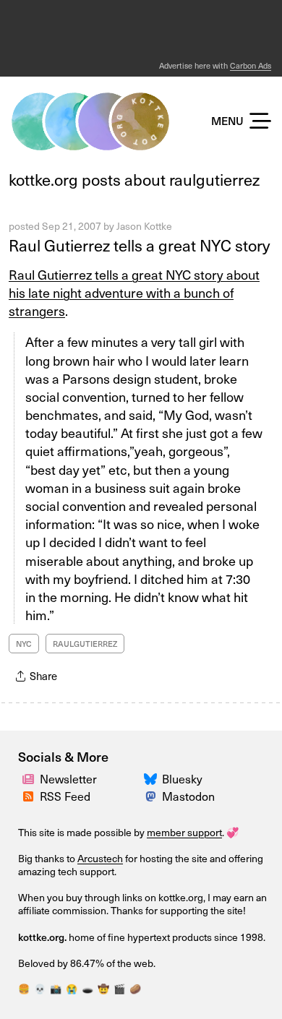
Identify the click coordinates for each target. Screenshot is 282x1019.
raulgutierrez (85, 643)
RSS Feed (65, 795)
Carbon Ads (250, 65)
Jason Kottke (144, 225)
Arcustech (100, 858)
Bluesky (182, 778)
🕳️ (87, 988)
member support (184, 832)
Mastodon (188, 795)
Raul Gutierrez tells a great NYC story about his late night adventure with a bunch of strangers (134, 292)
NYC (24, 643)
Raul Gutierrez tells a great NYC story (139, 245)
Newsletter (68, 778)
